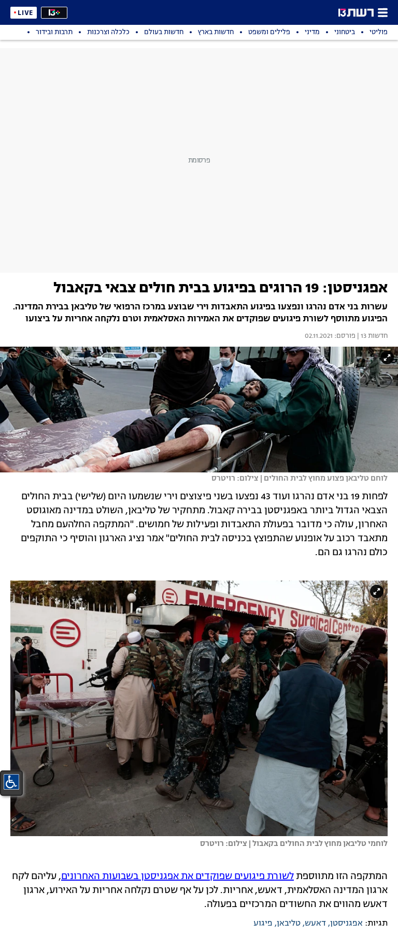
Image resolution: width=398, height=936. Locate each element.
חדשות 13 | (372, 336)
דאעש (315, 923)
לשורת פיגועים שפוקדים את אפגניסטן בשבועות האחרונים (177, 876)
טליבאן (289, 923)
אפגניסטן (346, 923)
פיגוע (263, 923)
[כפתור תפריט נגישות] (11, 782)
